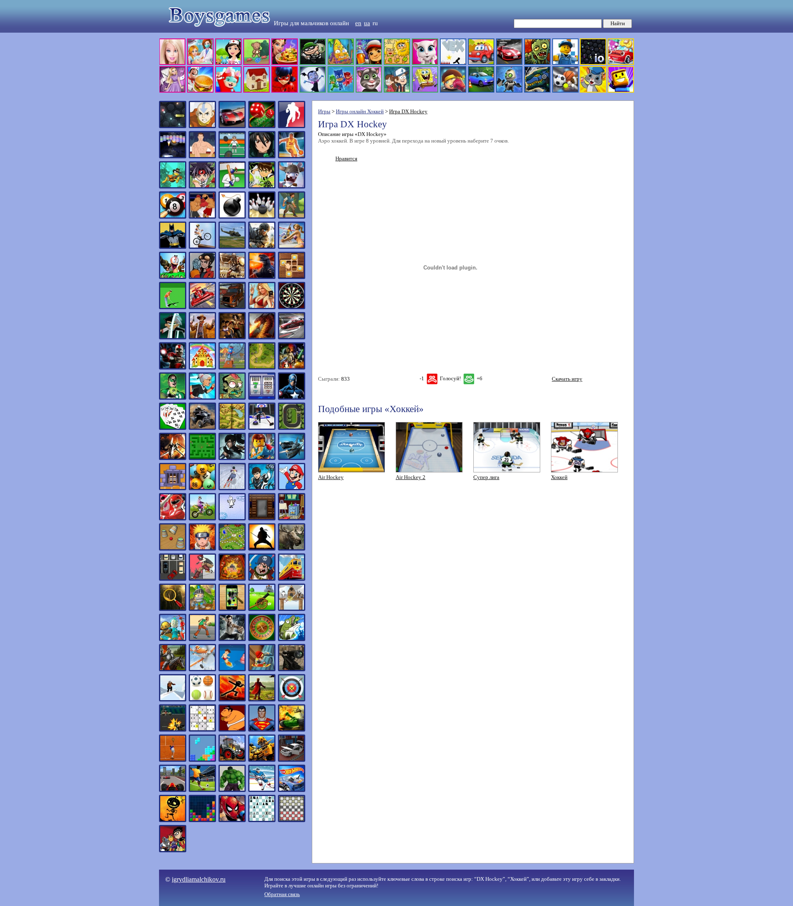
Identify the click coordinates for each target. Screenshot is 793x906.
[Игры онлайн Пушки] (261, 609)
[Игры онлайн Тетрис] (202, 760)
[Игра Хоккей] (584, 470)
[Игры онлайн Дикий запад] (202, 337)
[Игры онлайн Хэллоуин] (172, 820)
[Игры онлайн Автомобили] (232, 126)
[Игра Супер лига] (506, 470)
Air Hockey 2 (410, 477)
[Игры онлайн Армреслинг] (202, 156)
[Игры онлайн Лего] (261, 458)
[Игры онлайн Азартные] (261, 126)
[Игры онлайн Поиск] (172, 609)
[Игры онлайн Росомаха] (232, 639)
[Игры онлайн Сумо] (232, 730)
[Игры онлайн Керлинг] (261, 428)
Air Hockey (331, 477)
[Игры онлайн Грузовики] (232, 307)
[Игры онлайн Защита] (261, 368)
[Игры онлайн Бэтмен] (172, 247)
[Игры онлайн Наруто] (202, 549)
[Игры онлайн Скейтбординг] (261, 669)
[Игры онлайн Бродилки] (291, 217)
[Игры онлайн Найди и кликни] (291, 518)
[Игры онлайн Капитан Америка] (291, 398)
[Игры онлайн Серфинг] (232, 669)
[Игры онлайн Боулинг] (261, 217)
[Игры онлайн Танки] (291, 730)
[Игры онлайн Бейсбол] (232, 187)
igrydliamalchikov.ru (199, 879)
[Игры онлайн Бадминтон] (232, 156)
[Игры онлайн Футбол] (202, 790)
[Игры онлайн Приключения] (202, 609)
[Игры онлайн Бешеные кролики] (291, 187)
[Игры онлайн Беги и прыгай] (172, 187)
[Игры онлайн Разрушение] (291, 609)
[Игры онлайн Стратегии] (261, 699)
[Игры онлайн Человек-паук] (232, 820)
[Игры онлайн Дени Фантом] (172, 337)
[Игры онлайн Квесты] (232, 428)
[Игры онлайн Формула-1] (172, 790)
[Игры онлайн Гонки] (202, 307)
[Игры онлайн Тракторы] (232, 760)
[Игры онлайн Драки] (232, 337)
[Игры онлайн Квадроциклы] (202, 428)
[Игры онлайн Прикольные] (232, 609)
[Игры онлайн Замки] (202, 368)
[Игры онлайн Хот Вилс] (291, 790)
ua (367, 23)
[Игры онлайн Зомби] (232, 398)
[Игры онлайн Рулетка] (261, 639)
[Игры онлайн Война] (261, 247)
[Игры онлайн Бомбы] (232, 217)
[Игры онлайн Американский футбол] (291, 126)
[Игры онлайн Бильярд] (172, 217)
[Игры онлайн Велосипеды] (202, 247)
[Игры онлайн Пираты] (261, 579)
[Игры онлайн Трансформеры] (261, 760)
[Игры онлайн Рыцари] (172, 669)
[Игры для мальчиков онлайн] (215, 31)
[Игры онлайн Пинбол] (232, 579)
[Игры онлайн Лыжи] (232, 488)
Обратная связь (282, 894)
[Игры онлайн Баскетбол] (291, 156)
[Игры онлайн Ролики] (202, 639)
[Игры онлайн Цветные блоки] (202, 820)
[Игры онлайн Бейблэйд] (202, 187)
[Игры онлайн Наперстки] (172, 549)
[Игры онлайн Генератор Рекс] (202, 277)
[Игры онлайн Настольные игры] (232, 549)
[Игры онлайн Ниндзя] (261, 549)
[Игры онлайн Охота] (291, 549)
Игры (324, 111)
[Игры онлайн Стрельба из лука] (291, 699)
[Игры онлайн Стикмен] (232, 699)
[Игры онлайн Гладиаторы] (232, 277)
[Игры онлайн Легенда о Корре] (232, 458)
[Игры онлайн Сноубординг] (172, 699)
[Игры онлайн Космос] (172, 458)
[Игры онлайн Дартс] (291, 307)
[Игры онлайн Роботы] (172, 639)
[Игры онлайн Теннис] (172, 760)
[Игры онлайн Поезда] (291, 579)
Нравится (346, 158)
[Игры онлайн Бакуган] (261, 156)
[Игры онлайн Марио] (291, 488)
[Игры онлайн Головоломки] (291, 277)
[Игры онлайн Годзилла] (261, 277)
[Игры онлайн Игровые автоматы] (261, 398)
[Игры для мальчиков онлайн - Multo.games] (396, 91)
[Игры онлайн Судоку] (202, 730)
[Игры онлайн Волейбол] (291, 247)
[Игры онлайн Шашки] (291, 820)
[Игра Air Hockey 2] (429, 470)
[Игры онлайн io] (172, 126)
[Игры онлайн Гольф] (172, 307)
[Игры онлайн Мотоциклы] (202, 518)
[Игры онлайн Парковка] (172, 579)
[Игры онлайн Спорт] (202, 699)
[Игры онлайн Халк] (232, 790)
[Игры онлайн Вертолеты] (232, 247)
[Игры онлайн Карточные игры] (172, 428)
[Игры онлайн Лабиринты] (202, 458)
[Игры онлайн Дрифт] (291, 337)
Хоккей (559, 477)
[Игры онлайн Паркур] (202, 579)
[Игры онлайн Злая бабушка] (202, 398)
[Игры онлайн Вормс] (172, 277)
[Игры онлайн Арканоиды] (172, 156)
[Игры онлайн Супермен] (261, 730)
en (358, 23)
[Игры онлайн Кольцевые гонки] (291, 428)
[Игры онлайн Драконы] (261, 337)
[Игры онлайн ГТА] (261, 307)
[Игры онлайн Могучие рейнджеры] (172, 518)
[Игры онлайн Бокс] (202, 217)
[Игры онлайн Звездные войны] (291, 368)
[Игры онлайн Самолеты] (202, 669)
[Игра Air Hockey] (351, 470)
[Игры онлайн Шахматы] (261, 820)
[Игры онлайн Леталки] (291, 458)
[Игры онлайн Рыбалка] (291, 639)
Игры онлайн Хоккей (360, 111)
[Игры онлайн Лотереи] (202, 488)
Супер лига (486, 477)
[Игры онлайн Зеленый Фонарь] (172, 398)
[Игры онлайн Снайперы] (291, 669)
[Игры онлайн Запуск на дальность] (232, 368)
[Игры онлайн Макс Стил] (261, 488)
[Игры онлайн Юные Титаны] (172, 850)
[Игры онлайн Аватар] (202, 126)
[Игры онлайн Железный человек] (172, 368)
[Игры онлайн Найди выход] (261, 518)
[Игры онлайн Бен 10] (261, 187)
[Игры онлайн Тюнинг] (291, 760)
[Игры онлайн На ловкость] (232, 518)
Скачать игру (567, 379)
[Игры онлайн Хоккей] (261, 790)
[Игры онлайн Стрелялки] (172, 730)
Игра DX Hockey (408, 111)
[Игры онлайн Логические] (172, 488)
